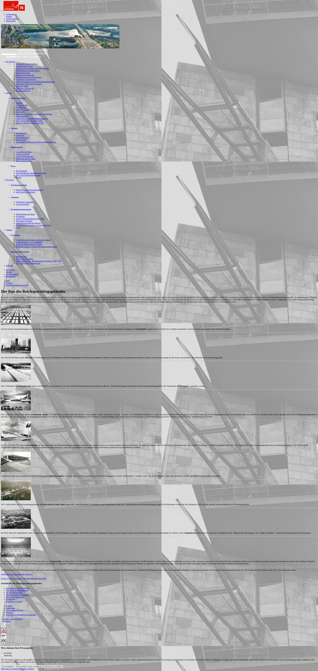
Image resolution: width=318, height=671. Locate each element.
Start (8, 281)
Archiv (18, 178)
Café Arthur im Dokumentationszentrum (31, 119)
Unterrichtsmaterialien (24, 156)
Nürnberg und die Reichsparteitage (29, 190)
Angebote (14, 128)
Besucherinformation (18, 98)
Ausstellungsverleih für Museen (28, 223)
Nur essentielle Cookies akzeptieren (29, 666)
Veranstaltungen (22, 138)
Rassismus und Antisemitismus (18, 595)
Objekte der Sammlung (25, 202)
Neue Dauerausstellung (19, 185)
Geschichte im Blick (24, 152)
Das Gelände (15, 235)
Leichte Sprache (12, 19)
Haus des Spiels (22, 86)
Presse (13, 166)
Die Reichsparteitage (14, 593)
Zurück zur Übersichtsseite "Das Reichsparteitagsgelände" (24, 578)
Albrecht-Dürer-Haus (24, 66)
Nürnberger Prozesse (14, 602)
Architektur (20, 216)
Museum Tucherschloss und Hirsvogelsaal (32, 68)
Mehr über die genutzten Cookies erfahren (17, 669)
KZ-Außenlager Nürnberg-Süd (28, 263)
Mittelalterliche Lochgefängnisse (28, 77)
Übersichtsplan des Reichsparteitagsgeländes (33, 240)
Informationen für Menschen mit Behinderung (34, 114)
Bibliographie (21, 257)
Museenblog (11, 21)
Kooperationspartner (24, 161)
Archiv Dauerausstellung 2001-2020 (30, 219)
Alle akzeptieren (8, 666)
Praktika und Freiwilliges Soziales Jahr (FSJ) (33, 225)
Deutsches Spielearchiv (25, 88)
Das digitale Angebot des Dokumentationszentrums (36, 142)
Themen (9, 283)
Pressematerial (21, 171)
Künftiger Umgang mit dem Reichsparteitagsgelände (36, 247)
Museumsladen (22, 116)
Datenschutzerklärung (14, 610)
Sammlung (15, 197)
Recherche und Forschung (20, 252)
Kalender (9, 265)
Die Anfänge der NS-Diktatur (17, 588)
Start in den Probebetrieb (25, 192)
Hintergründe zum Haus (25, 214)
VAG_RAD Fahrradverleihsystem (29, 121)
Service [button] (9, 93)
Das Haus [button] (10, 180)
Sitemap (9, 612)
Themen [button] (9, 230)
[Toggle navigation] (2, 10)
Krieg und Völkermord (15, 597)
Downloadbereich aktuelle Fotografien (31, 173)
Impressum (10, 608)
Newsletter (20, 112)
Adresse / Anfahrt (23, 110)
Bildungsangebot (17, 147)
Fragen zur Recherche (24, 259)
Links (18, 228)
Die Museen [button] (11, 62)
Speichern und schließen (53, 666)
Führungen (20, 135)
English (9, 16)
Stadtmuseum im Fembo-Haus (28, 71)
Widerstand (10, 599)
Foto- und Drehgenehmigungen (28, 175)
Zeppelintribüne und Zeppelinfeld (29, 242)
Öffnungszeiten (22, 105)
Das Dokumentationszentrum (21, 209)
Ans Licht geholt (22, 204)
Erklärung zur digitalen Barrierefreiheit (21, 615)
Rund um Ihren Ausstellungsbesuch (30, 123)
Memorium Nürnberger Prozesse (28, 84)
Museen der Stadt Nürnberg (27, 64)
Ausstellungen (21, 133)
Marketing (8, 655)
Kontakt (19, 103)
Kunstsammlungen (23, 91)
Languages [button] (10, 14)
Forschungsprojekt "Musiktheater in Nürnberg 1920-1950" (39, 261)
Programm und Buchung (25, 159)
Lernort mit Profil (23, 154)
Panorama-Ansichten (24, 221)
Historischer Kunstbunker (26, 80)
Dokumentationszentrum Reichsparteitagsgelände (35, 82)
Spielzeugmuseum (23, 73)
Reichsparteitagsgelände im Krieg (29, 244)
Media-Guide (21, 140)
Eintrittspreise (21, 107)
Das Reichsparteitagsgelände (17, 285)
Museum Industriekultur (25, 75)
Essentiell (7, 653)
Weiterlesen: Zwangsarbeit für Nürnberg (17, 574)
